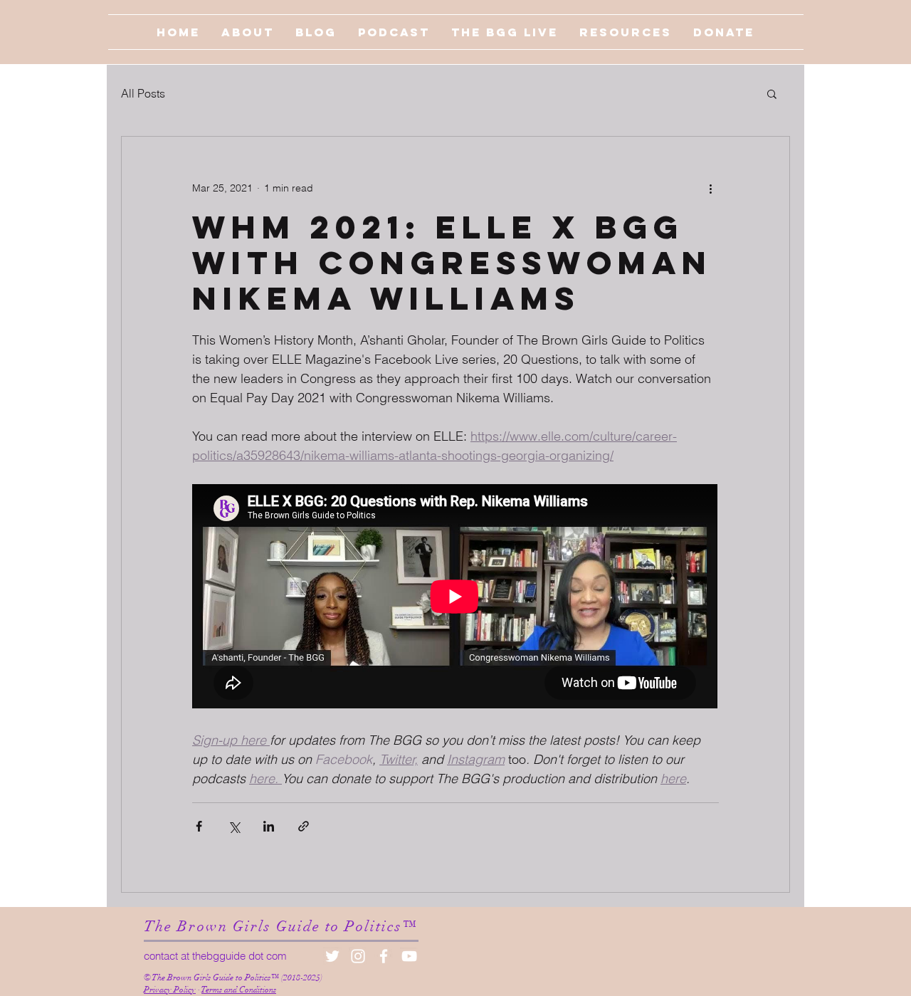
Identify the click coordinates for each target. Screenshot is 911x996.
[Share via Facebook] (199, 826)
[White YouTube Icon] (409, 956)
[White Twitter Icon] (332, 956)
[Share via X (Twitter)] (234, 826)
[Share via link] (303, 826)
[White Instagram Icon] (358, 956)
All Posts (143, 93)
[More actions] (710, 187)
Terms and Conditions (238, 990)
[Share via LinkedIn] (268, 826)
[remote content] (455, 597)
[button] (772, 93)
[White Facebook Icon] (383, 956)
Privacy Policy (170, 990)
